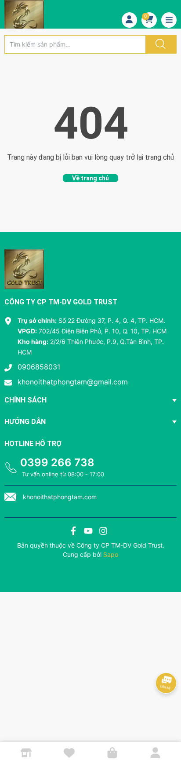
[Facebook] (73, 531)
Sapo (110, 554)
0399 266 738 (57, 462)
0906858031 (39, 366)
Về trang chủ (90, 178)
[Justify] (159, 44)
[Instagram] (103, 531)
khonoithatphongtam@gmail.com (73, 381)
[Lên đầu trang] (167, 726)
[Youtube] (88, 531)
